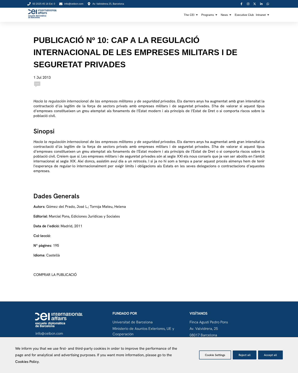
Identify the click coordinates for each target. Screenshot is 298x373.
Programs (207, 14)
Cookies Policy (27, 361)
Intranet (261, 14)
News (224, 14)
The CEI (189, 14)
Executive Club (244, 14)
